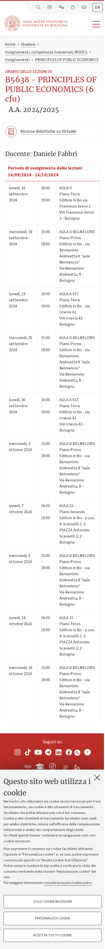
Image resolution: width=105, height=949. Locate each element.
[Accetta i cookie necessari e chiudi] (97, 777)
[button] (86, 24)
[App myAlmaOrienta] (52, 765)
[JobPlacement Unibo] (65, 765)
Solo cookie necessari (52, 901)
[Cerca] (38, 7)
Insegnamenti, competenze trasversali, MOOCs (46, 52)
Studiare (28, 44)
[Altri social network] (87, 752)
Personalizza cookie (52, 918)
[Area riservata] (73, 7)
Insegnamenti (17, 60)
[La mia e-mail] (84, 7)
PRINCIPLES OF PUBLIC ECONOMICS (67, 60)
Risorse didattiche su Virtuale (48, 131)
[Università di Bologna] (36, 23)
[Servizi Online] (62, 7)
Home (10, 44)
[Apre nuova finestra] (17, 752)
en (97, 7)
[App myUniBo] (40, 765)
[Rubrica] (50, 7)
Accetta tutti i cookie (52, 935)
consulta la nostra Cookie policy (68, 882)
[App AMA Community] (77, 766)
